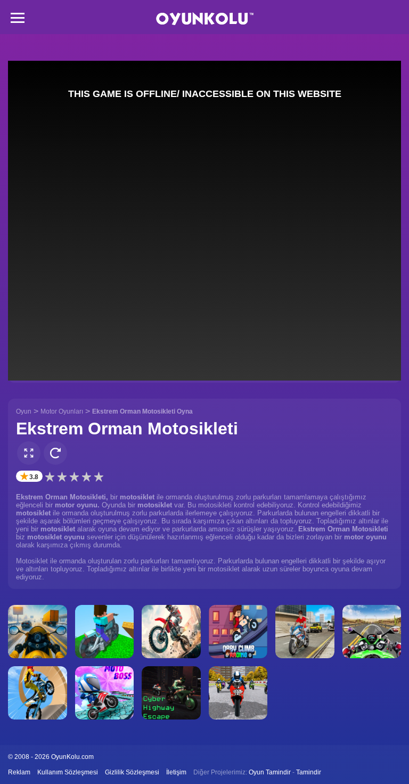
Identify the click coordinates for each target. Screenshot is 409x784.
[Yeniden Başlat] (55, 453)
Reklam (19, 772)
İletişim (176, 772)
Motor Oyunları (61, 411)
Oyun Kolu (205, 19)
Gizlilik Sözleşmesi (132, 772)
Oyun (23, 411)
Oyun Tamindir (270, 772)
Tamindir (308, 772)
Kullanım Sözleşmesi (67, 772)
